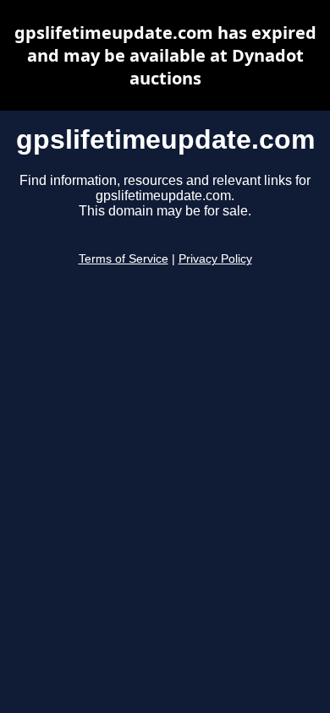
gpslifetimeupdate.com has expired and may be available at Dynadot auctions (165, 55)
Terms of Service (123, 259)
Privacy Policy (215, 259)
